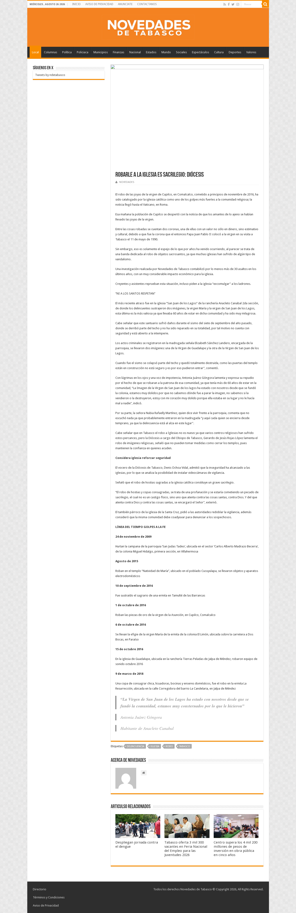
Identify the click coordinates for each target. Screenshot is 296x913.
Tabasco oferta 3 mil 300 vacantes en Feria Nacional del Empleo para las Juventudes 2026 (185, 848)
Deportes (235, 52)
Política (67, 52)
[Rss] (224, 4)
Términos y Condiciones (49, 897)
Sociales (181, 52)
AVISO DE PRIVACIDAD (99, 4)
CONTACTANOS (147, 4)
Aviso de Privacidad (46, 905)
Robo (169, 746)
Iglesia (155, 746)
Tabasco (184, 746)
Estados (151, 52)
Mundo (166, 52)
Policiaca (82, 52)
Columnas (50, 52)
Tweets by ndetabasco (50, 75)
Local (35, 52)
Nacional (135, 52)
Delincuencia (135, 746)
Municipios (100, 52)
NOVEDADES (126, 182)
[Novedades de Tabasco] (148, 26)
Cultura (219, 52)
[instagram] (238, 4)
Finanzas (118, 52)
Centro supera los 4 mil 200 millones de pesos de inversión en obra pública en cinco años (235, 848)
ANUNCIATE (125, 4)
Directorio (39, 889)
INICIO (76, 4)
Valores (251, 52)
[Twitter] (233, 4)
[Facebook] (228, 4)
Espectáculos (200, 52)
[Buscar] (265, 4)
